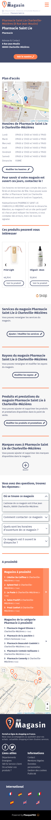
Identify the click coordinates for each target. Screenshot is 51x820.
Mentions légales (36, 760)
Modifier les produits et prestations (24, 423)
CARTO (47, 713)
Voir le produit (14, 283)
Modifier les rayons (24, 375)
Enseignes (7, 760)
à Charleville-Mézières (23, 592)
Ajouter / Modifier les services (24, 334)
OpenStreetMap (43, 121)
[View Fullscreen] (4, 670)
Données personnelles (34, 765)
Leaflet (33, 121)
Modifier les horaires (16, 169)
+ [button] (6, 85)
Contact (31, 757)
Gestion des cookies (37, 770)
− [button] (6, 89)
